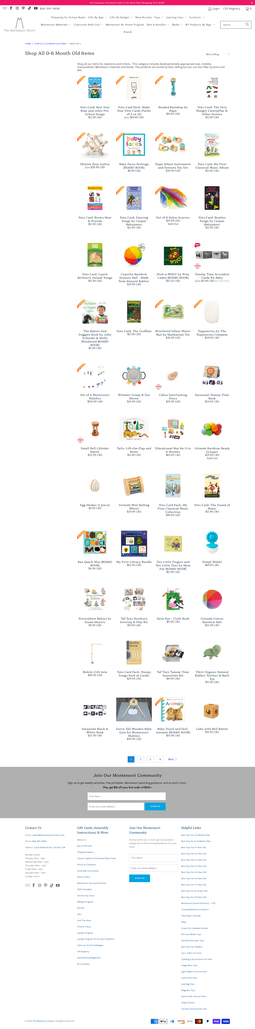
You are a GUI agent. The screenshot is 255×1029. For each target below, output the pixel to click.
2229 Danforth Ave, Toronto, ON (49, 847)
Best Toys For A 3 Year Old (193, 860)
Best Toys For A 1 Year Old (193, 847)
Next (171, 759)
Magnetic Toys (188, 990)
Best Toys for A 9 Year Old (193, 897)
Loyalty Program (85, 933)
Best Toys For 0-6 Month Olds (195, 835)
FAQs (183, 922)
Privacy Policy (84, 926)
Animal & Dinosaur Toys (192, 940)
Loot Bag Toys (187, 984)
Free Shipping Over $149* (150, 2)
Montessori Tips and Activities (91, 883)
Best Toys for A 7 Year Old (193, 885)
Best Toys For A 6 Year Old (193, 878)
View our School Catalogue (90, 945)
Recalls (80, 908)
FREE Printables (84, 889)
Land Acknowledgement (89, 958)
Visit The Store (84, 920)
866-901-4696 (50, 8)
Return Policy (83, 877)
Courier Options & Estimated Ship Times (96, 858)
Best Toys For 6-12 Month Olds (195, 841)
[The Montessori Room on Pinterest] (23, 8)
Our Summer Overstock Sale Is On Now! (113, 2)
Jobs (79, 914)
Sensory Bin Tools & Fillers (194, 996)
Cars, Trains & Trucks (191, 953)
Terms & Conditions (86, 864)
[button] (97, 17)
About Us (81, 840)
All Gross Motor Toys (191, 934)
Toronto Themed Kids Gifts (194, 1009)
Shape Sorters (188, 1002)
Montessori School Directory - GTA (198, 903)
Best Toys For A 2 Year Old (193, 853)
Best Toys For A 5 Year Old (193, 872)
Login (216, 8)
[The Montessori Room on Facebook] (11, 8)
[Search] (247, 25)
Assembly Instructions (88, 871)
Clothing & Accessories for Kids (196, 959)
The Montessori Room (43, 1021)
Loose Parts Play (189, 978)
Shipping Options (85, 852)
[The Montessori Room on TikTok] (29, 8)
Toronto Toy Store (85, 895)
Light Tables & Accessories (194, 971)
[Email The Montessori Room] (4, 8)
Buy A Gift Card (84, 846)
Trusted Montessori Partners (195, 909)
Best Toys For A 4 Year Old (193, 866)
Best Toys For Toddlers (192, 947)
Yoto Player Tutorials (191, 916)
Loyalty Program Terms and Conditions (95, 939)
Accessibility (83, 964)
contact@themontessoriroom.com (47, 835)
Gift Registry (231, 8)
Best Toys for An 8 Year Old (194, 891)
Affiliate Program (85, 902)
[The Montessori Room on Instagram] (17, 8)
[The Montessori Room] (19, 24)
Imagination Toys (189, 965)
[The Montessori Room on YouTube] (35, 8)
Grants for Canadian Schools (194, 928)
